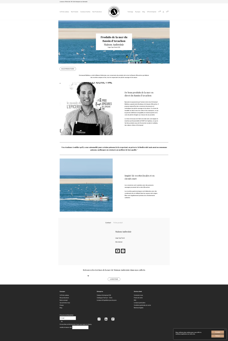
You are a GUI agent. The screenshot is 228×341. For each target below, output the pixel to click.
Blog (143, 11)
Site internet (118, 242)
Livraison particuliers (139, 302)
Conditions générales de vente (142, 305)
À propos (137, 11)
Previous (60, 188)
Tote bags (130, 11)
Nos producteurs (64, 297)
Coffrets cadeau (64, 11)
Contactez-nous (138, 295)
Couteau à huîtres (85, 11)
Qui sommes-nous (65, 302)
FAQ (135, 300)
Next (113, 188)
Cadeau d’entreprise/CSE (104, 295)
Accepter (217, 332)
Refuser (217, 336)
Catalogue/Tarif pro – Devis (104, 297)
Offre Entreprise (151, 11)
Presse (62, 305)
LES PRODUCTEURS (68, 69)
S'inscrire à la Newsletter (66, 315)
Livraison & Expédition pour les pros (106, 300)
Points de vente (138, 297)
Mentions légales (138, 307)
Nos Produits (74, 11)
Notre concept (64, 300)
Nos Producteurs (97, 11)
